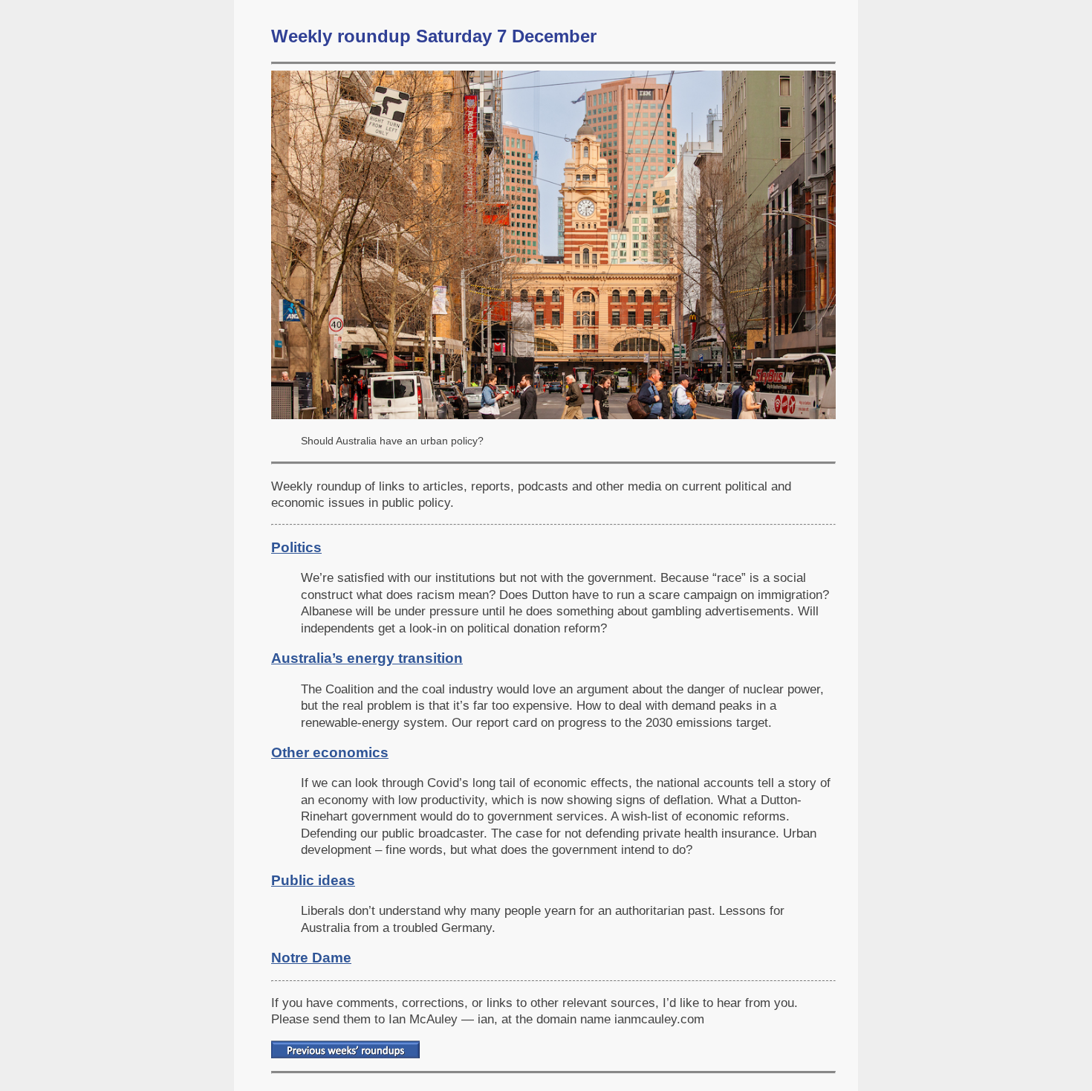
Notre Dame (311, 957)
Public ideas (313, 880)
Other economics (330, 752)
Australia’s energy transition (367, 658)
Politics (296, 547)
